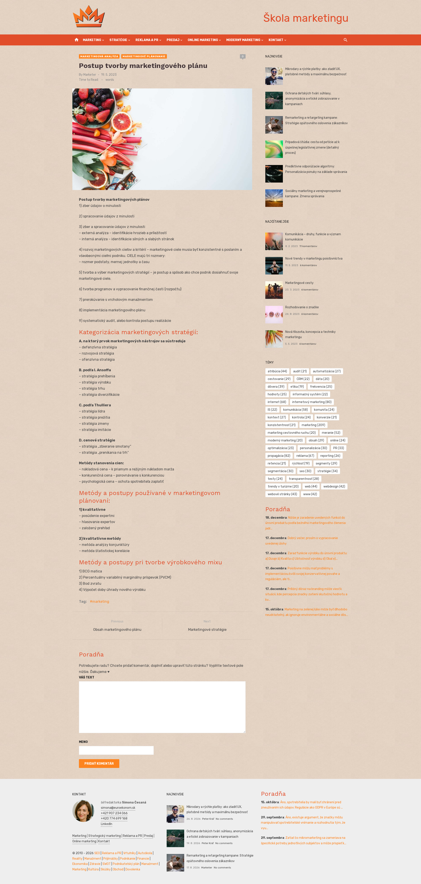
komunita (324, 410)
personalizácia (313, 448)
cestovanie (279, 379)
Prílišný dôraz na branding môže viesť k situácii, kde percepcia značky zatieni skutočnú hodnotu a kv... (306, 594)
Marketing (92, 40)
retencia (277, 463)
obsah (316, 440)
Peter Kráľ (208, 818)
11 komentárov (308, 246)
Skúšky (106, 869)
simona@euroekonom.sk (118, 808)
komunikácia (295, 410)
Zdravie (95, 864)
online (337, 440)
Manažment (92, 859)
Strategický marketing (104, 836)
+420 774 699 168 (114, 818)
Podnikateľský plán (126, 864)
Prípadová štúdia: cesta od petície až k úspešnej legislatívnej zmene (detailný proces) (312, 147)
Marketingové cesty (299, 283)
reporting (330, 456)
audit (300, 371)
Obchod (118, 869)
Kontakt (276, 40)
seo (305, 471)
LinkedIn (106, 824)
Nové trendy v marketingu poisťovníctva (314, 258)
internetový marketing (312, 402)
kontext (277, 417)
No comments (224, 818)
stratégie (328, 471)
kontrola (301, 417)
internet (277, 402)
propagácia (279, 456)
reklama (305, 456)
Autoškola (145, 853)
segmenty (326, 463)
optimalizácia (281, 448)
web (311, 486)
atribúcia (277, 371)
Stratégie (118, 40)
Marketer (89, 75)
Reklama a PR (147, 40)
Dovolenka (132, 869)
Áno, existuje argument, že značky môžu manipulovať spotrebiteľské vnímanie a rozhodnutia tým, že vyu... (303, 823)
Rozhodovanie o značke (302, 307)
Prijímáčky (110, 859)
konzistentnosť (282, 425)
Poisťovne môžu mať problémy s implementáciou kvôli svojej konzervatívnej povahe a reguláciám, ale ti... (302, 574)
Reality (77, 859)
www (310, 494)
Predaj (173, 40)
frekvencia (321, 387)
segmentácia (280, 471)
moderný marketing (285, 440)
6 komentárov (308, 265)
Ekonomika (80, 864)
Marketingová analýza (99, 56)
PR (338, 448)
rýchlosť (301, 463)
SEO (97, 853)
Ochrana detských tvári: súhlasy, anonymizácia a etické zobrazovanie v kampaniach (312, 98)
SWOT (106, 864)
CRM (303, 379)
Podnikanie (127, 859)
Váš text (86, 677)
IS (272, 410)
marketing (100, 601)
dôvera (276, 387)
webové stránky (282, 494)
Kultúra (93, 869)
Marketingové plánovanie (144, 56)
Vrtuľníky (129, 853)
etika (297, 387)
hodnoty (277, 394)
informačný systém (310, 394)
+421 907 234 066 (114, 813)
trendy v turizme (283, 486)
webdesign (334, 486)
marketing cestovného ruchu (292, 433)
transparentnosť (304, 479)
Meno (83, 742)
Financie (143, 859)
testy (275, 479)
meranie (331, 433)
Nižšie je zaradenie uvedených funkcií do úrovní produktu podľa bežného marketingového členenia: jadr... (305, 523)
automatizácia (327, 371)
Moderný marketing (243, 40)
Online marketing (203, 40)
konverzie (327, 417)
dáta (322, 379)
